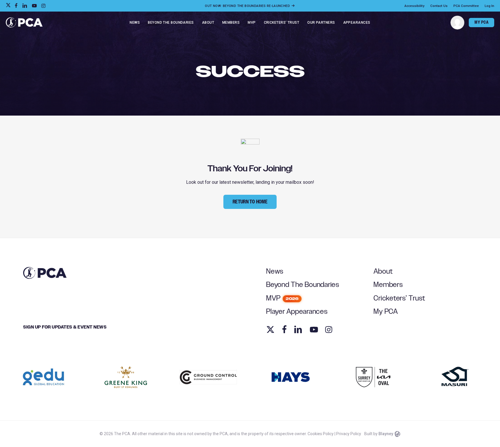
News (275, 271)
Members (388, 284)
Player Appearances (297, 311)
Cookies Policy (321, 433)
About (383, 271)
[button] (250, 202)
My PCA (386, 311)
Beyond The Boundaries (302, 284)
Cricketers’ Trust (399, 298)
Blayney (385, 433)
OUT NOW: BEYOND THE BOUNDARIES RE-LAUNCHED (248, 6)
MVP (282, 298)
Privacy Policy (348, 433)
